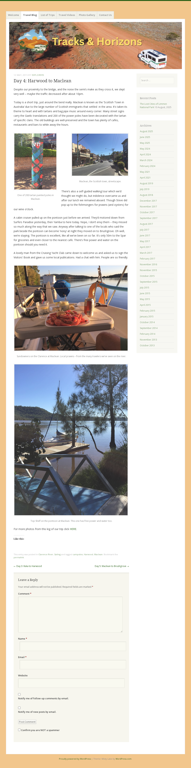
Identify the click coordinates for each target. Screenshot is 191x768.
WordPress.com (123, 758)
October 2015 (147, 276)
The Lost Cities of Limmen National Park (153, 105)
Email (22, 657)
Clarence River (45, 554)
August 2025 (146, 131)
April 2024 (145, 154)
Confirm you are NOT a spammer (40, 730)
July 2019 (144, 189)
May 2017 (145, 241)
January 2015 (147, 316)
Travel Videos (67, 15)
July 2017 (144, 229)
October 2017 (147, 212)
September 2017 (148, 218)
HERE (73, 529)
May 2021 (145, 171)
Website (23, 675)
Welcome (13, 15)
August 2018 (146, 195)
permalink (19, 557)
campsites (78, 554)
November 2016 (148, 264)
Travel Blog (30, 15)
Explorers (38, 75)
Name (22, 638)
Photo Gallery (87, 15)
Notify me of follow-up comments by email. (43, 698)
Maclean (98, 554)
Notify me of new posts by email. (37, 711)
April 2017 (145, 247)
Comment (24, 593)
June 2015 (145, 293)
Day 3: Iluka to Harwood (28, 566)
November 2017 (148, 206)
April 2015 (145, 305)
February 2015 (147, 310)
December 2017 (148, 200)
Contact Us (105, 15)
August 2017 (146, 224)
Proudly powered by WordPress (75, 758)
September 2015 (148, 281)
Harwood (88, 554)
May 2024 (145, 148)
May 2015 (145, 299)
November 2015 (148, 270)
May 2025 (145, 142)
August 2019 (146, 183)
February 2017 (147, 258)
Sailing (57, 554)
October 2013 (147, 345)
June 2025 (145, 137)
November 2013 (148, 339)
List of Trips (48, 15)
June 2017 (145, 235)
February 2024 (147, 166)
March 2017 (146, 252)
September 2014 (148, 328)
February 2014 (147, 333)
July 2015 (144, 287)
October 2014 (147, 322)
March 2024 (146, 160)
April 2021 (145, 177)
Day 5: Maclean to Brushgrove (112, 566)
